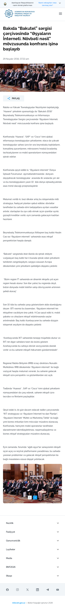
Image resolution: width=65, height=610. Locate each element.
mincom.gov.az (18, 603)
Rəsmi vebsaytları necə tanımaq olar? (47, 4)
